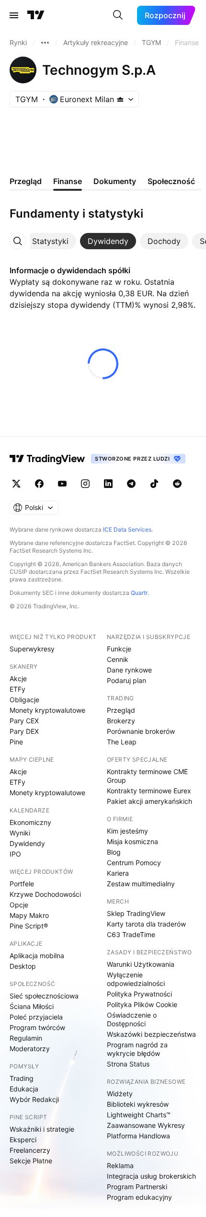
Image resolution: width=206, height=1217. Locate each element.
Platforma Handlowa (138, 1136)
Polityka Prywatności (139, 994)
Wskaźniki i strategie (42, 1129)
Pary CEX (24, 721)
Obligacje (24, 699)
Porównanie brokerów (141, 731)
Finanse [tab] (67, 181)
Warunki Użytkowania (140, 964)
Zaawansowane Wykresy (146, 1125)
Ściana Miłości (32, 1006)
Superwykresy (32, 649)
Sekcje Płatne (31, 1161)
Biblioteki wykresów (138, 1104)
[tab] (50, 241)
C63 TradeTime (131, 934)
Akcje (18, 678)
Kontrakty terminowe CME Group (147, 775)
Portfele (22, 884)
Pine (16, 742)
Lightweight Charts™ (139, 1115)
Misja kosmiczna (132, 841)
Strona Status (128, 1064)
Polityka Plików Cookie (142, 1004)
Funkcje (119, 649)
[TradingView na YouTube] (62, 483)
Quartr (139, 592)
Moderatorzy (30, 1048)
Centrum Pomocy (134, 862)
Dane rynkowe (129, 670)
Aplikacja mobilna (37, 955)
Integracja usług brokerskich (151, 1176)
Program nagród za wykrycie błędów (137, 1049)
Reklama (120, 1165)
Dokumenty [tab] (114, 181)
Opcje (19, 905)
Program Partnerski (137, 1186)
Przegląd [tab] (26, 181)
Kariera (118, 873)
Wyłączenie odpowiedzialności (136, 979)
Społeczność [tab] (171, 181)
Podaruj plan (126, 680)
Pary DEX (24, 731)
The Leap (122, 742)
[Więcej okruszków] (45, 42)
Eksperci (23, 1140)
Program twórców (37, 1027)
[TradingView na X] (16, 483)
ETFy (17, 689)
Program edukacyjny (139, 1197)
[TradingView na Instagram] (85, 483)
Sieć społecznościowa (44, 996)
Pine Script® (29, 926)
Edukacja (24, 1089)
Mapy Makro (29, 915)
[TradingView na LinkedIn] (108, 483)
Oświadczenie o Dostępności (132, 1019)
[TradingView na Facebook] (39, 483)
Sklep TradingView (136, 913)
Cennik (117, 659)
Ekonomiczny (30, 822)
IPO (15, 854)
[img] (120, 99)
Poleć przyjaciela (36, 1017)
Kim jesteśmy (127, 831)
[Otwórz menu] (13, 15)
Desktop (23, 966)
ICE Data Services (127, 529)
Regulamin (26, 1038)
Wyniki (20, 833)
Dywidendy (27, 843)
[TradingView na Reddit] (177, 483)
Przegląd (121, 710)
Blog (114, 852)
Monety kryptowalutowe (47, 710)
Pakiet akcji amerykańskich (149, 801)
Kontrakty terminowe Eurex (149, 791)
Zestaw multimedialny (141, 884)
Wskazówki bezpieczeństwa (151, 1034)
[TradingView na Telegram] (131, 483)
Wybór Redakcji (34, 1099)
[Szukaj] (117, 15)
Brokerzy (121, 721)
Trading (22, 1078)
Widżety (120, 1094)
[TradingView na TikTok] (154, 483)
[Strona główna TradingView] (36, 15)
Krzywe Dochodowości (45, 894)
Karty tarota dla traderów (146, 924)
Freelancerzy (30, 1150)
